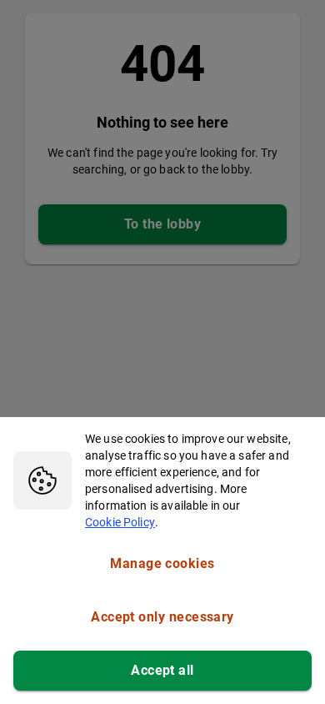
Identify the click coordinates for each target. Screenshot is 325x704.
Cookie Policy (120, 522)
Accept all (162, 670)
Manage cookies (162, 563)
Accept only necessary (162, 617)
